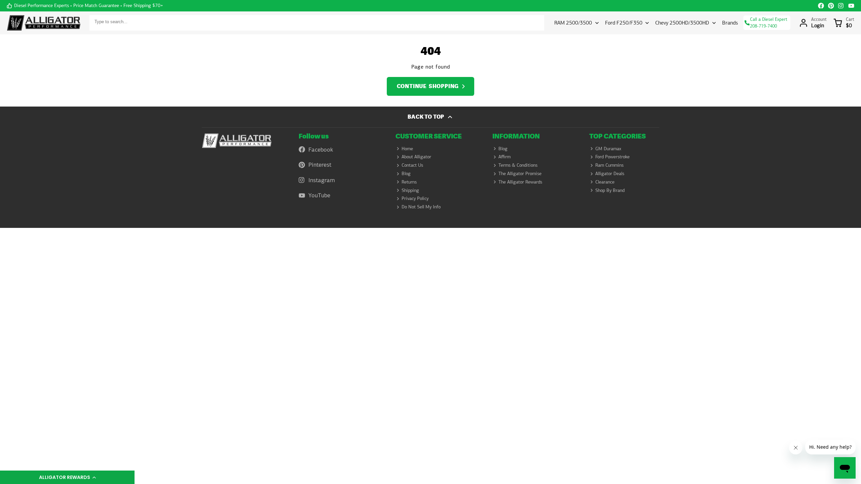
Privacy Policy (415, 198)
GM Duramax (608, 149)
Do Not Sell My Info (421, 207)
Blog (406, 173)
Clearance (604, 182)
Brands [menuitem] (730, 22)
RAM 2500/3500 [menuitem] (573, 22)
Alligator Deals (609, 173)
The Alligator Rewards (520, 182)
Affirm (504, 157)
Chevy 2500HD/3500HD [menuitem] (682, 22)
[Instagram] (841, 6)
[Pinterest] (831, 6)
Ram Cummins (609, 165)
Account (813, 22)
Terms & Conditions (517, 165)
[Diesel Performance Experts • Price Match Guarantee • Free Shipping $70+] (85, 5)
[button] (67, 477)
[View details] (237, 140)
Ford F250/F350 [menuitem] (623, 22)
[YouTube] (851, 6)
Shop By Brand (610, 190)
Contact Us (412, 165)
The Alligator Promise (519, 173)
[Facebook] (821, 6)
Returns (409, 182)
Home (407, 149)
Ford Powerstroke (612, 157)
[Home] (44, 23)
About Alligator (416, 157)
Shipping (410, 190)
